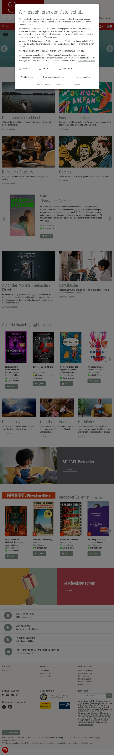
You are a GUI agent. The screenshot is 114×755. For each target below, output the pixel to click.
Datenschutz (60, 84)
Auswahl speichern (83, 77)
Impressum (75, 84)
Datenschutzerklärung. (86, 60)
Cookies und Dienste (42, 84)
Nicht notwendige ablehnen (53, 77)
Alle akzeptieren (27, 77)
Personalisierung (69, 68)
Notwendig (26, 68)
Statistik (45, 68)
